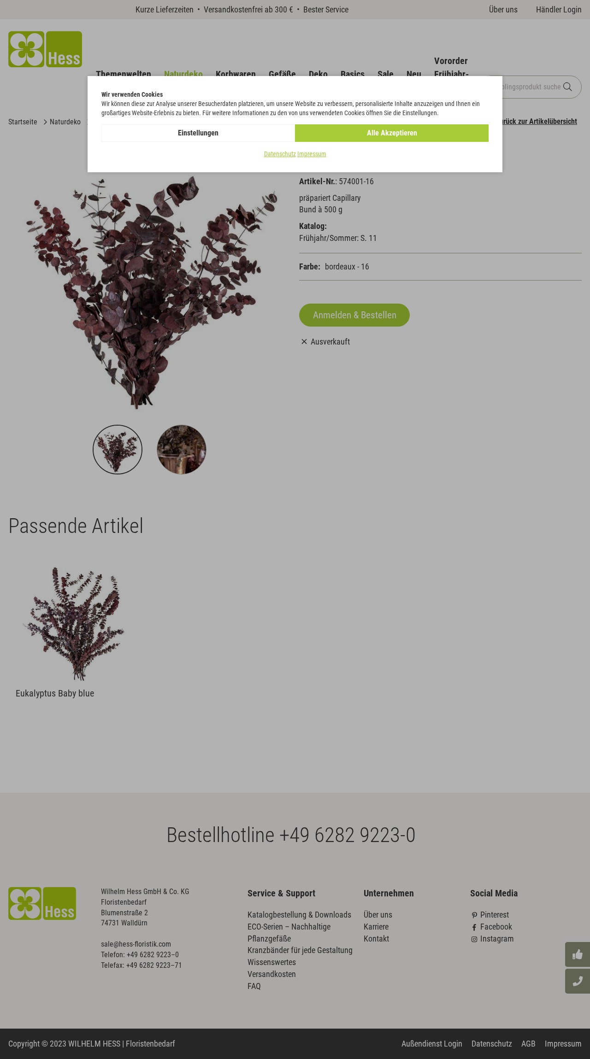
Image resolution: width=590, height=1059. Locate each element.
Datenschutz (280, 154)
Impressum (311, 154)
